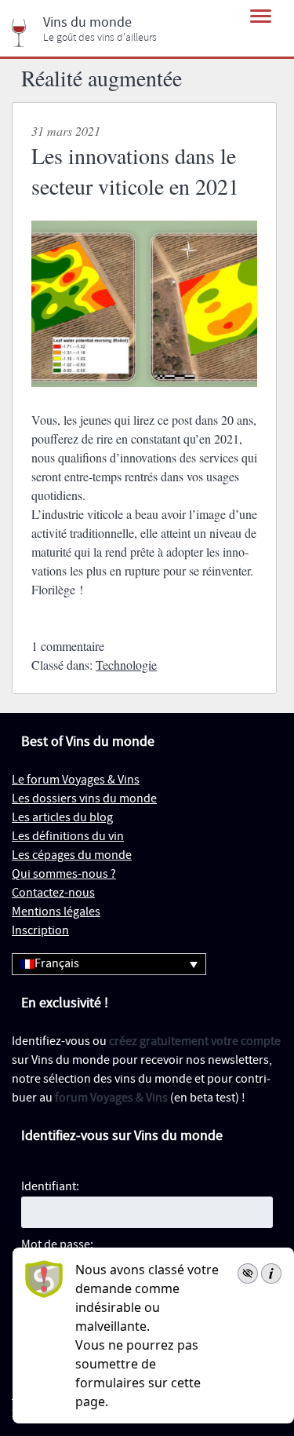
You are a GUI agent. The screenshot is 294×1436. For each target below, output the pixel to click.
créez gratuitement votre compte (195, 1041)
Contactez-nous (53, 893)
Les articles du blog (62, 817)
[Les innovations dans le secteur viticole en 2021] (144, 401)
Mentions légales (56, 912)
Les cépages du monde (72, 855)
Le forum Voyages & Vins (76, 780)
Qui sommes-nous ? (64, 874)
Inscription (40, 931)
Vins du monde (87, 23)
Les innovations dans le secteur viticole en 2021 (135, 171)
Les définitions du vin (68, 836)
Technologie (126, 664)
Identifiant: (50, 1186)
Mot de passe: (57, 1245)
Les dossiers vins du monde (84, 799)
